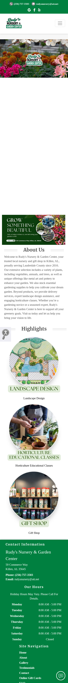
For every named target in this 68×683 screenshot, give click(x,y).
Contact (24, 672)
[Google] (29, 10)
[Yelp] (39, 10)
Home (22, 652)
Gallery (23, 662)
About (23, 657)
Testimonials (26, 667)
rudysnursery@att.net (47, 4)
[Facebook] (34, 10)
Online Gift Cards (30, 678)
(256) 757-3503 (21, 4)
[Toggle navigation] (60, 23)
